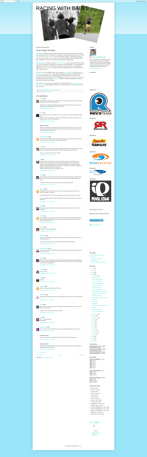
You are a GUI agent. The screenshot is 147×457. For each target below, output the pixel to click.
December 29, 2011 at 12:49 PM (47, 290)
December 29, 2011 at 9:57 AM (47, 121)
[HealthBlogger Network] (95, 423)
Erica (41, 146)
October (94, 315)
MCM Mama (43, 235)
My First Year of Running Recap (98, 262)
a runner (42, 269)
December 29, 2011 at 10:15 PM (47, 339)
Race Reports (94, 260)
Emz (41, 317)
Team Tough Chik (68, 72)
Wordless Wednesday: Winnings (99, 291)
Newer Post (39, 355)
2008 (92, 340)
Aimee (41, 304)
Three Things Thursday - (98, 289)
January (94, 333)
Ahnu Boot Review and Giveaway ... (100, 297)
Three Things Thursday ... (98, 279)
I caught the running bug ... (97, 258)
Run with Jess (43, 327)
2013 (92, 270)
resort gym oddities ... (97, 285)
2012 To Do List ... (96, 277)
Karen (41, 98)
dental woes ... (95, 301)
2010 (92, 336)
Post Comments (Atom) (47, 357)
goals (43, 91)
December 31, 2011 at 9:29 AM (47, 349)
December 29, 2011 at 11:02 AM (47, 201)
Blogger (79, 446)
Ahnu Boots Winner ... (97, 287)
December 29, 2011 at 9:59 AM (47, 132)
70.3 (41, 91)
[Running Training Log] (95, 225)
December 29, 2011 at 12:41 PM (47, 273)
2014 (92, 268)
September (95, 318)
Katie (41, 206)
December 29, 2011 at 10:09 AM (47, 142)
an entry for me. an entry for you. (99, 293)
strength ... (94, 307)
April (93, 327)
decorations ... (95, 303)
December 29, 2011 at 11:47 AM (47, 243)
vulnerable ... (95, 299)
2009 (92, 338)
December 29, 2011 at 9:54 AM (47, 108)
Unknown (42, 189)
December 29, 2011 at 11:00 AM (47, 184)
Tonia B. (95, 431)
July (93, 321)
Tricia (41, 277)
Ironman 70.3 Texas (61, 63)
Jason (41, 175)
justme (41, 216)
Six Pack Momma (44, 136)
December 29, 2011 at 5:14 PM (47, 331)
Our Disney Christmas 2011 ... (99, 283)
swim (46, 91)
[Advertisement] (100, 238)
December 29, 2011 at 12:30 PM (47, 253)
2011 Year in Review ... (97, 281)
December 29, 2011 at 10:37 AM (47, 154)
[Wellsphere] (96, 435)
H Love (41, 227)
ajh (40, 159)
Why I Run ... (94, 256)
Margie (41, 258)
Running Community (95, 432)
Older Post (81, 355)
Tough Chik (55, 78)
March (94, 329)
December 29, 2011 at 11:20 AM (47, 231)
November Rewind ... (97, 309)
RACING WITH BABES (62, 8)
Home (60, 355)
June (93, 323)
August (94, 319)
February (94, 331)
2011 (92, 274)
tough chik (50, 91)
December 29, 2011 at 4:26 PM (47, 322)
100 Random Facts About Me (97, 255)
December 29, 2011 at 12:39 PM (47, 264)
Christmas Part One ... (97, 295)
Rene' (41, 112)
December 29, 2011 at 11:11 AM (47, 222)
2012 (92, 272)
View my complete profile (95, 68)
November (94, 314)
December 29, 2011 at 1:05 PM (47, 300)
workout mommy (44, 248)
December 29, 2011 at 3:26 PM (47, 312)
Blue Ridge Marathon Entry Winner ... (100, 305)
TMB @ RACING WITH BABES (98, 57)
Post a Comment (42, 352)
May (93, 325)
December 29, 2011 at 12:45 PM (47, 281)
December (94, 276)
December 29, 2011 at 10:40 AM (47, 170)
